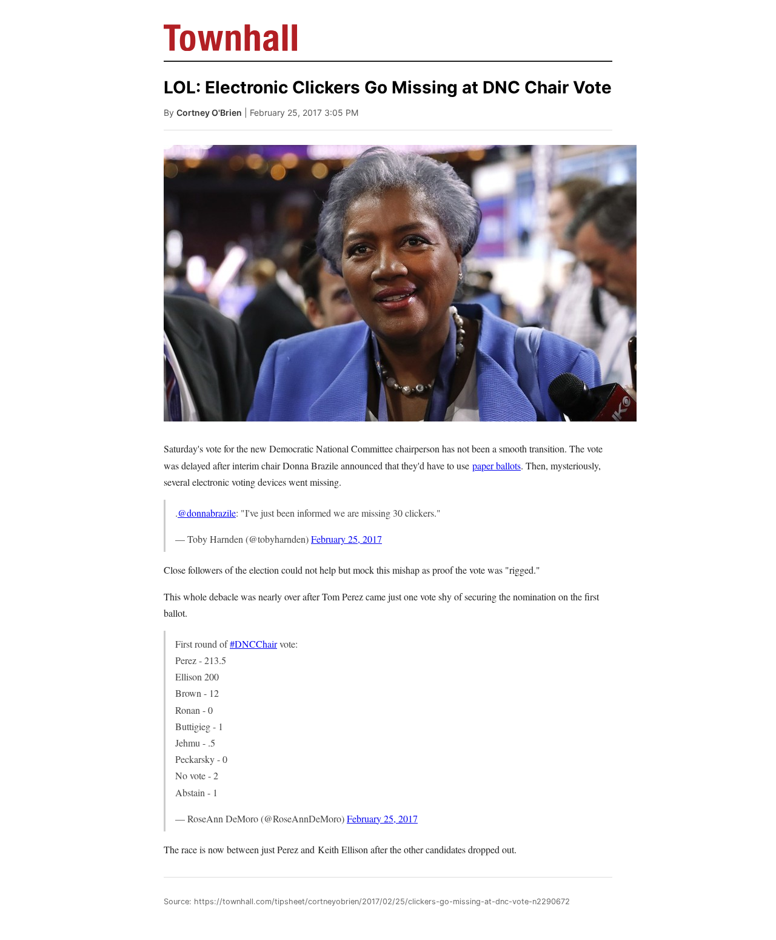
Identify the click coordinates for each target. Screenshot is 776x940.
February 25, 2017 (346, 538)
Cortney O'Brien (209, 112)
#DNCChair (253, 643)
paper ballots (496, 465)
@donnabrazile (207, 512)
